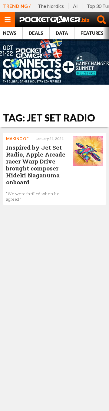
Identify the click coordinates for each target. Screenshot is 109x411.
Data (62, 33)
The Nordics (51, 6)
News (9, 33)
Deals (36, 33)
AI (75, 6)
